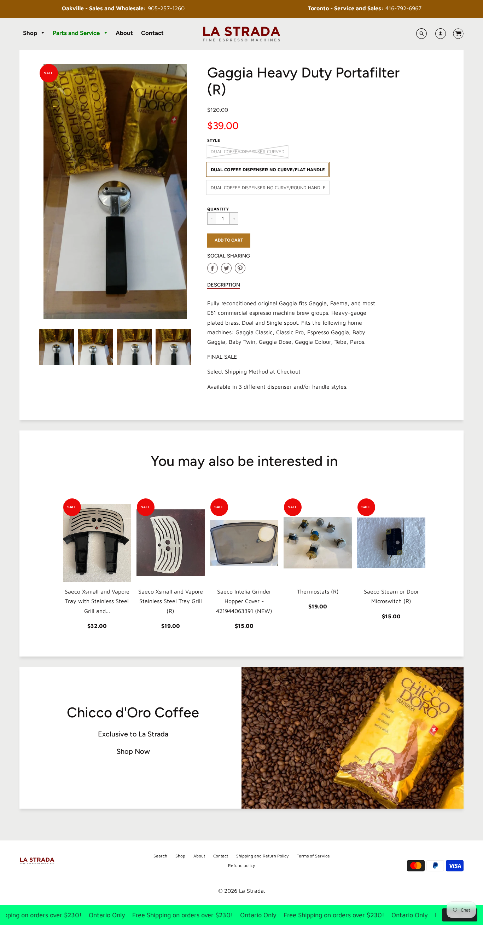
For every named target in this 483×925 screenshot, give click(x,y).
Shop (31, 32)
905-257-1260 (123, 8)
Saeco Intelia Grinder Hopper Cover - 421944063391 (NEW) (244, 601)
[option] (115, 191)
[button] (228, 240)
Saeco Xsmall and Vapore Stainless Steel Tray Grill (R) (170, 601)
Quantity (218, 209)
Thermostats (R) (318, 591)
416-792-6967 (364, 8)
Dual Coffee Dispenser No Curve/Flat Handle (268, 169)
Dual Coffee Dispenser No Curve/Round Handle (268, 187)
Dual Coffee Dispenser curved (248, 151)
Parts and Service (77, 32)
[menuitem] (33, 33)
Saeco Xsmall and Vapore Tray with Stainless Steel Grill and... (97, 601)
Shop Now (133, 751)
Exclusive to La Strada (133, 734)
